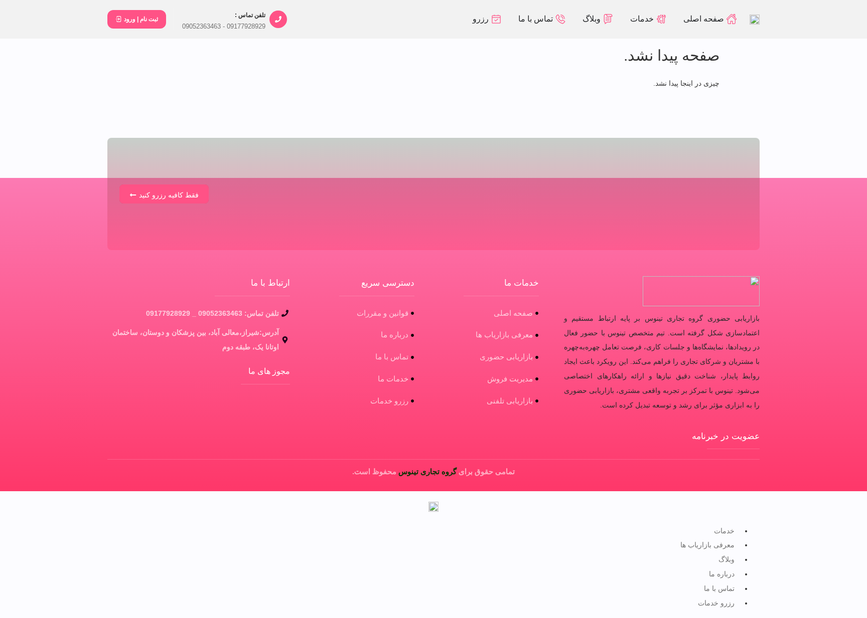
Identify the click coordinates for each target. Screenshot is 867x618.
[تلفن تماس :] (278, 19)
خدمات (724, 531)
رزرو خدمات (716, 603)
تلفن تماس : (250, 15)
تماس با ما (719, 588)
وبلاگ (726, 559)
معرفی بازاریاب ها (707, 545)
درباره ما (722, 574)
